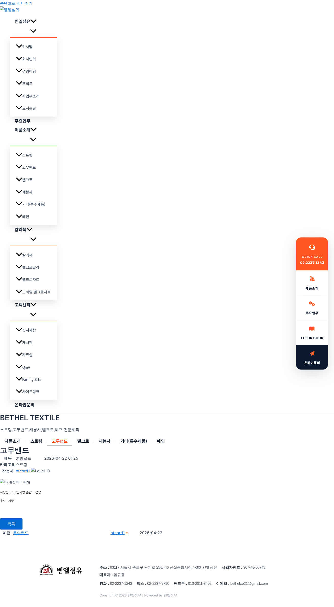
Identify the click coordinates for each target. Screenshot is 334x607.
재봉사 (27, 192)
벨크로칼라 (30, 267)
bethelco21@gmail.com (249, 583)
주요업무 (22, 121)
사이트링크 (30, 391)
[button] (33, 21)
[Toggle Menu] (33, 31)
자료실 (27, 354)
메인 (25, 216)
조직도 (27, 83)
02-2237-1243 (121, 583)
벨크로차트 (30, 279)
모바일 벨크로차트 (36, 291)
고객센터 (22, 305)
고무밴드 (29, 167)
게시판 (27, 342)
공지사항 (29, 330)
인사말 (27, 46)
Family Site (31, 379)
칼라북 (20, 229)
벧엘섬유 (22, 21)
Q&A (26, 367)
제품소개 (22, 130)
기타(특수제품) (33, 204)
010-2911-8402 (200, 583)
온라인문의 (24, 404)
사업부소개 (30, 95)
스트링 (27, 155)
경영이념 (29, 71)
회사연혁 (29, 58)
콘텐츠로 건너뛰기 (16, 3)
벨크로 (27, 179)
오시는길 (29, 108)
